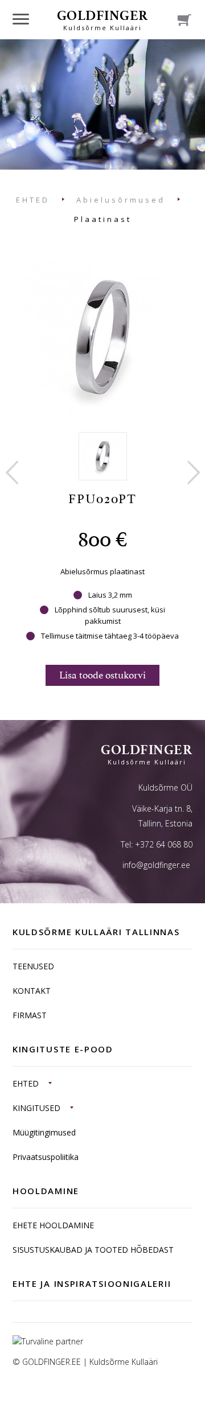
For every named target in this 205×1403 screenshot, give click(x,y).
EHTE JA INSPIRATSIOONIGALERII (92, 1283)
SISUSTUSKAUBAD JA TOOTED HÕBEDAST (93, 1249)
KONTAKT (32, 990)
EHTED (33, 200)
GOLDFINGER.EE (51, 1361)
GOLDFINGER (103, 19)
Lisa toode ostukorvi (102, 675)
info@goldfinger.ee (156, 864)
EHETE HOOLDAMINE (53, 1225)
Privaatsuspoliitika (46, 1156)
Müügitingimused (44, 1132)
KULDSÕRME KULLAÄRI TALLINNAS (96, 931)
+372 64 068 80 (163, 844)
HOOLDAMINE (46, 1190)
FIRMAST (30, 1015)
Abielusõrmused (120, 200)
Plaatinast (103, 219)
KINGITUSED (36, 1107)
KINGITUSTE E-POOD (63, 1049)
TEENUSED (33, 966)
